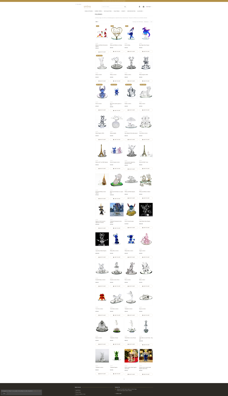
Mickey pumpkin (113, 133)
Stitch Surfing (127, 45)
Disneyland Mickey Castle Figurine (100, 192)
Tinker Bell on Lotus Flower (130, 337)
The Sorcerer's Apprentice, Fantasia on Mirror (130, 163)
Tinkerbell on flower (114, 337)
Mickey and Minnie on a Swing (116, 45)
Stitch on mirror (98, 103)
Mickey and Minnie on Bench (144, 191)
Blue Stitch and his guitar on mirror (115, 104)
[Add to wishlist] (108, 26)
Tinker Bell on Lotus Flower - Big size (146, 338)
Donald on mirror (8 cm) (114, 279)
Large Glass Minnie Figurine (100, 250)
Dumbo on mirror (128, 103)
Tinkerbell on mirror (128, 308)
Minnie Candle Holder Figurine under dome (131, 368)
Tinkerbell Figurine (113, 367)
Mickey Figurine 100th (143, 74)
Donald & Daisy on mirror (100, 279)
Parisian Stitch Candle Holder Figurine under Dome (145, 368)
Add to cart (103, 51)
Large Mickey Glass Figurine (144, 221)
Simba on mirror (142, 103)
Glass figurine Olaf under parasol (131, 133)
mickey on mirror (98, 74)
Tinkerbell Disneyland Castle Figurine (116, 222)
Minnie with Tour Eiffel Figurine (101, 162)
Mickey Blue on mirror (114, 250)
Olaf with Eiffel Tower (143, 162)
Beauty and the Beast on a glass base (116, 192)
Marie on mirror (142, 279)
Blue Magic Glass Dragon (144, 45)
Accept (4, 393)
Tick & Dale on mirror (143, 133)
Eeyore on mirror (142, 308)
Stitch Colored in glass (129, 221)
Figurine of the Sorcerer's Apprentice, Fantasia (100, 222)
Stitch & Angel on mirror (115, 162)
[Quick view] (108, 28)
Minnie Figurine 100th (99, 133)
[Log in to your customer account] (139, 6)
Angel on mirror (142, 250)
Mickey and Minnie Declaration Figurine (101, 45)
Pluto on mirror (128, 279)
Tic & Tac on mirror (99, 308)
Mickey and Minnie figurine (130, 191)
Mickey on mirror (113, 74)
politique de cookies (37, 391)
